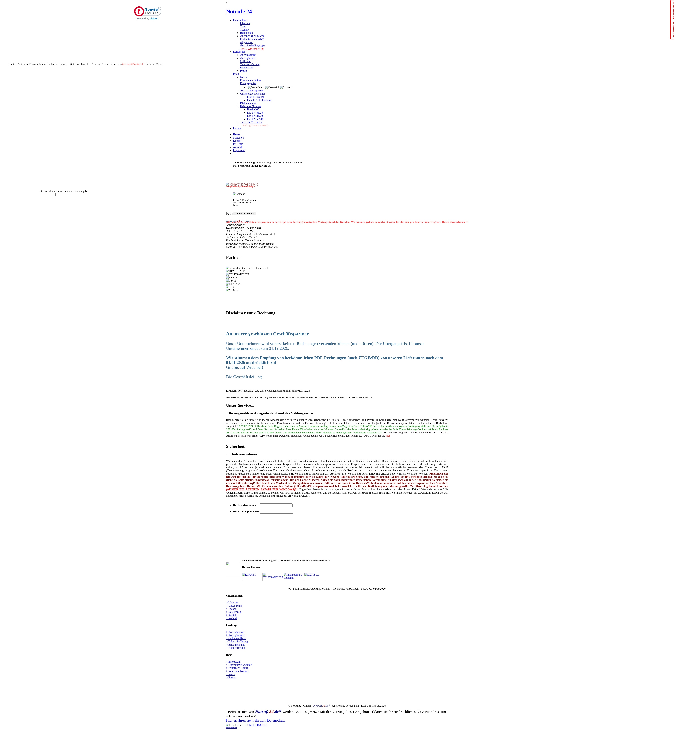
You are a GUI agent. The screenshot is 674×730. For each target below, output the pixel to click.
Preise (243, 70)
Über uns (245, 23)
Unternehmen (240, 20)
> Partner (231, 677)
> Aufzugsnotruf (235, 631)
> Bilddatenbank (235, 644)
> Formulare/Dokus (237, 667)
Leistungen (239, 51)
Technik (244, 29)
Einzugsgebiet (248, 83)
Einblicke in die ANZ (252, 39)
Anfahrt (237, 147)
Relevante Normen (250, 106)
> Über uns (232, 602)
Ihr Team (238, 143)
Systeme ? (238, 137)
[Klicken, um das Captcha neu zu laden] (239, 194)
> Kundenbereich (235, 647)
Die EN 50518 (255, 118)
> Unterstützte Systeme (239, 664)
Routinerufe (246, 67)
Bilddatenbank (248, 103)
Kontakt (237, 140)
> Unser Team (234, 605)
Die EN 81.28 (255, 112)
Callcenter (245, 61)
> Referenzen (233, 611)
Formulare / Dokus (250, 80)
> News (230, 674)
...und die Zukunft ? (251, 122)
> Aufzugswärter (235, 635)
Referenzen (246, 32)
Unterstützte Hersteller (252, 93)
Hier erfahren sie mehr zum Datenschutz (255, 720)
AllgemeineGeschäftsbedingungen (252, 44)
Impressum (239, 150)
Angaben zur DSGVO (252, 35)
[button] (148, 13)
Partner (237, 128)
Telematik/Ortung (250, 64)
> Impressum (233, 661)
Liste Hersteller (255, 96)
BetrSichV (253, 109)
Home (236, 134)
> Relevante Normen (237, 671)
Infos (236, 73)
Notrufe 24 (239, 11)
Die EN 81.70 (255, 115)
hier (388, 435)
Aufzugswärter (248, 58)
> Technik (231, 608)
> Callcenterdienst (236, 638)
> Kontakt (231, 615)
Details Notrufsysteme (259, 99)
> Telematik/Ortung (237, 641)
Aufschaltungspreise (251, 90)
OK (228, 384)
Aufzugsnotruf (248, 54)
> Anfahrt (231, 618)
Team (243, 26)
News (243, 76)
